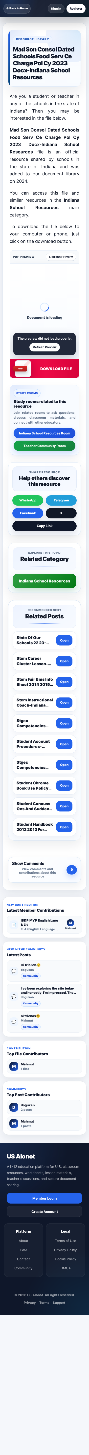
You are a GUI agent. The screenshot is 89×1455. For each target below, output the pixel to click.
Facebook (28, 513)
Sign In (56, 8)
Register (76, 8)
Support (59, 1303)
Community (30, 975)
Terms (44, 1303)
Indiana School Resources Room (44, 433)
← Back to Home (17, 8)
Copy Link (44, 526)
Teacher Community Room (44, 446)
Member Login (44, 1198)
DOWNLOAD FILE (56, 368)
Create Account (44, 1211)
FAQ (23, 1250)
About (23, 1241)
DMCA (66, 1268)
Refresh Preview (61, 257)
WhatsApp (27, 500)
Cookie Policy (65, 1259)
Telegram (61, 500)
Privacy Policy (65, 1250)
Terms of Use (65, 1241)
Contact (23, 1259)
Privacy (30, 1303)
